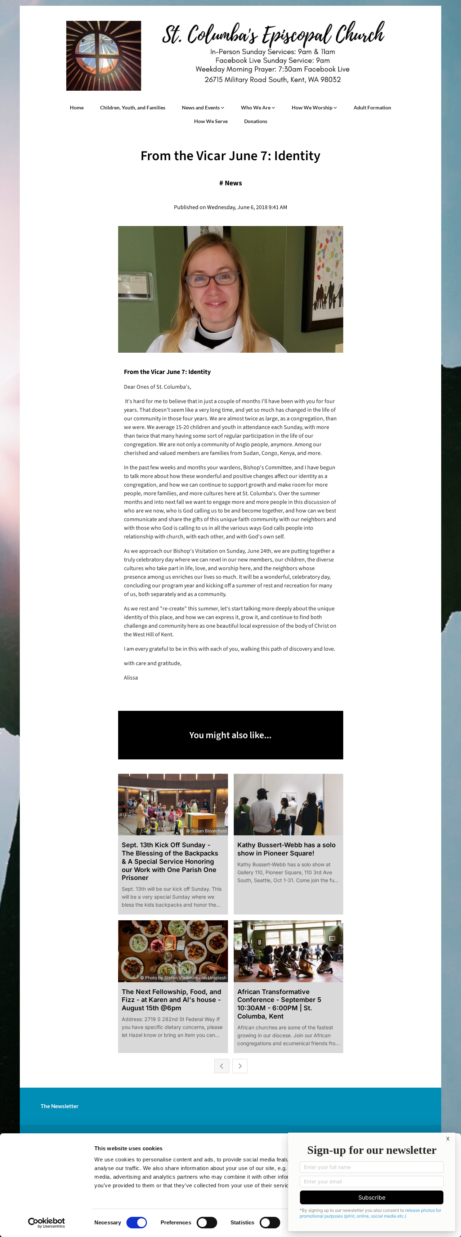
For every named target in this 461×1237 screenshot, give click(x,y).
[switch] (207, 1222)
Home (77, 107)
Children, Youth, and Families (132, 107)
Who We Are (256, 107)
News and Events (201, 107)
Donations (255, 121)
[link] (203, 107)
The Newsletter (60, 1106)
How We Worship (313, 107)
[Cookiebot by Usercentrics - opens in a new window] (46, 1223)
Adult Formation (372, 107)
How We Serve (211, 121)
